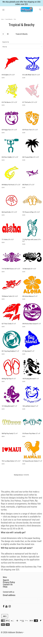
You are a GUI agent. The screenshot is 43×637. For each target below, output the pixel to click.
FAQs (5, 587)
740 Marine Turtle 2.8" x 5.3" (10, 296)
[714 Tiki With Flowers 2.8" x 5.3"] (12, 257)
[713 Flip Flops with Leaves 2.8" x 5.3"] (32, 228)
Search (6, 580)
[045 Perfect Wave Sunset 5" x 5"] (32, 312)
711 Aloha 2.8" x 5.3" (8, 239)
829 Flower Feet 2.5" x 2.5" (30, 130)
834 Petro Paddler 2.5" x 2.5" (10, 157)
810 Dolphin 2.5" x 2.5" (8, 75)
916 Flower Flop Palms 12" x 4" (31, 433)
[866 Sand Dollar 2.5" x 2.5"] (12, 200)
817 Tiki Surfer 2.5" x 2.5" (29, 102)
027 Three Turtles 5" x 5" (9, 324)
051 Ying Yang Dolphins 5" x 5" (10, 351)
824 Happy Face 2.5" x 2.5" (9, 130)
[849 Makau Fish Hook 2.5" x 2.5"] (12, 173)
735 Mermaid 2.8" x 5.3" (29, 269)
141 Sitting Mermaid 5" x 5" (9, 406)
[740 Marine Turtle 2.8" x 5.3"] (12, 284)
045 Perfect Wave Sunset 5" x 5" (31, 324)
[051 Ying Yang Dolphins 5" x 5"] (12, 339)
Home (2, 19)
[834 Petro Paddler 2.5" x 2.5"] (12, 145)
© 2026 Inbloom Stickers (12, 632)
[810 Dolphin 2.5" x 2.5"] (12, 63)
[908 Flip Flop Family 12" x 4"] (12, 422)
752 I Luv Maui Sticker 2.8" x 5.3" (11, 461)
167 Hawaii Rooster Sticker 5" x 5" (32, 461)
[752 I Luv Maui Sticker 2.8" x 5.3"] (12, 449)
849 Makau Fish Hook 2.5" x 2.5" (11, 185)
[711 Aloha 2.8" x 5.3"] (12, 228)
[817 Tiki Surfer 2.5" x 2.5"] (32, 91)
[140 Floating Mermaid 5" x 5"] (32, 367)
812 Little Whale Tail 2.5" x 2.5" (31, 75)
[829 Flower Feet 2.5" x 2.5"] (32, 118)
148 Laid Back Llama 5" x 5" (30, 406)
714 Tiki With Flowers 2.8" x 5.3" (11, 269)
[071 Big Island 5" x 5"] (32, 339)
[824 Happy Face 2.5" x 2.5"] (12, 118)
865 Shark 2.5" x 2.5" (28, 185)
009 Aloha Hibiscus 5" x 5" (30, 296)
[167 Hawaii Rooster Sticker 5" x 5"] (32, 449)
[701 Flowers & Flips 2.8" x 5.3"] (32, 200)
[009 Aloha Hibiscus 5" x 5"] (32, 284)
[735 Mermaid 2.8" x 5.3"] (32, 257)
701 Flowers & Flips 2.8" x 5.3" (31, 212)
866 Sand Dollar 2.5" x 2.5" (9, 212)
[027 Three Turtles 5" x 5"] (12, 312)
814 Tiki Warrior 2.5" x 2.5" (9, 102)
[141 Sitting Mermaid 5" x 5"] (12, 394)
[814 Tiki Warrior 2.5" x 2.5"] (12, 91)
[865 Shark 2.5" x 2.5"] (32, 173)
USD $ (4, 616)
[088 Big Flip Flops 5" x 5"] (12, 367)
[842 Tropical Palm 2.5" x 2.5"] (32, 145)
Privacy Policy (9, 582)
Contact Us (7, 584)
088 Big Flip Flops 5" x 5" (9, 379)
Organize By (5, 42)
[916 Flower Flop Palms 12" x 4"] (32, 422)
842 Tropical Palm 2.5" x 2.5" (30, 157)
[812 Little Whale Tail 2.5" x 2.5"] (32, 63)
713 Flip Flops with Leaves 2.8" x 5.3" (31, 240)
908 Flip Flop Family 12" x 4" (10, 433)
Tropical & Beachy (8, 19)
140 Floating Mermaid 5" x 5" (30, 379)
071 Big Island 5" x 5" (28, 351)
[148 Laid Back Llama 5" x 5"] (32, 394)
